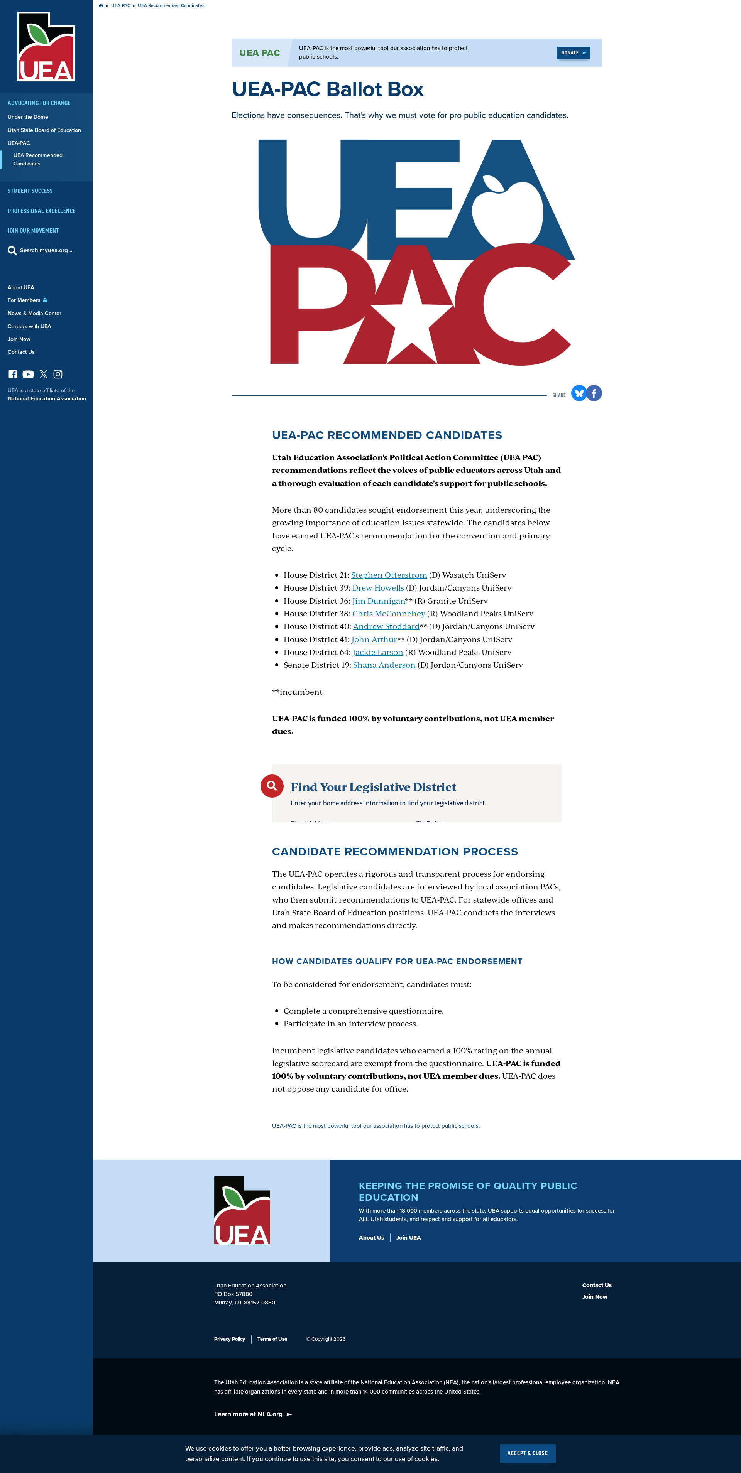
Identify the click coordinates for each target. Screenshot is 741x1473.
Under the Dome (28, 117)
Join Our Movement (33, 231)
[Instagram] (58, 376)
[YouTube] (28, 376)
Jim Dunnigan (378, 600)
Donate (570, 53)
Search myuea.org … (47, 250)
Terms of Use (272, 1339)
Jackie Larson (378, 651)
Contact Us (21, 352)
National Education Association (47, 398)
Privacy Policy (229, 1339)
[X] (43, 376)
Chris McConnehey (388, 613)
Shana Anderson (384, 664)
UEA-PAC (19, 143)
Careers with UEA (29, 326)
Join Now (19, 339)
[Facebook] (12, 376)
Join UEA (408, 1237)
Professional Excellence (42, 211)
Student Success (30, 191)
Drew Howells (378, 587)
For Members (25, 300)
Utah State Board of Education (44, 130)
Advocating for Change (39, 103)
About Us (371, 1237)
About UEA (21, 287)
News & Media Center (34, 313)
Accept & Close (528, 1453)
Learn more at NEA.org (248, 1414)
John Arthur (374, 639)
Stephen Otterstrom (389, 574)
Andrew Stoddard (386, 625)
